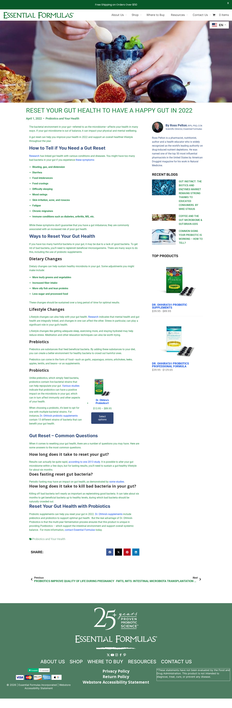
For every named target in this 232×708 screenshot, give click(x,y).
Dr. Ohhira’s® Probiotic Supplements (169, 306)
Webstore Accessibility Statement (48, 686)
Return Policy (116, 676)
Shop (76, 661)
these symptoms (85, 159)
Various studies (70, 385)
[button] (109, 552)
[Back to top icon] (217, 701)
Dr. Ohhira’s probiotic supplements (59, 415)
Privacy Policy (116, 671)
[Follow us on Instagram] (116, 657)
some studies (116, 481)
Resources (142, 661)
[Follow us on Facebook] (120, 657)
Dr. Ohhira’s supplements (108, 514)
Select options (102, 418)
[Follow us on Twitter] (108, 657)
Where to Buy (105, 661)
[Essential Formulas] (38, 14)
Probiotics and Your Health (62, 118)
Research (34, 155)
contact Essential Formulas (80, 529)
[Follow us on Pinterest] (124, 657)
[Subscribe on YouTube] (112, 657)
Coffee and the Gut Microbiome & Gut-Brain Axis (190, 220)
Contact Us (176, 661)
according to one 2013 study (84, 461)
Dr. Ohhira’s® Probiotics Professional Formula (170, 365)
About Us (52, 661)
